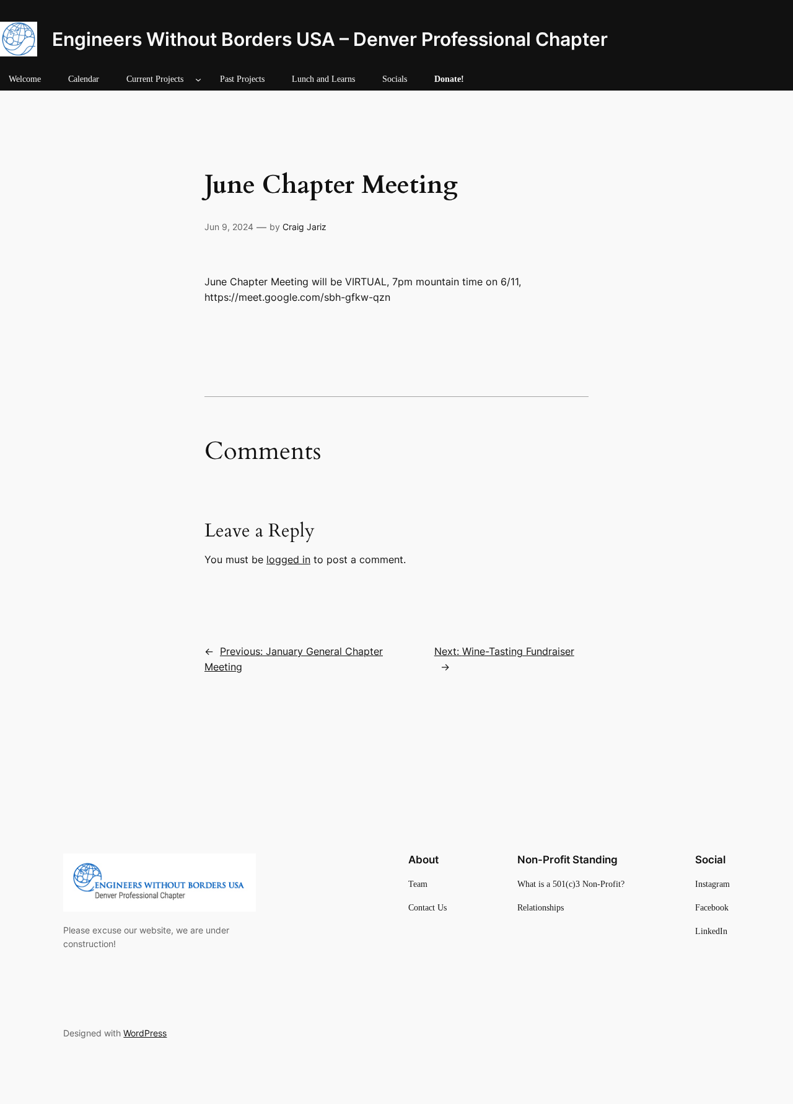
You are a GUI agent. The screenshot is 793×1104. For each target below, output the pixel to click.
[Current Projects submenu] (198, 79)
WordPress (145, 1033)
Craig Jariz (304, 226)
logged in (288, 559)
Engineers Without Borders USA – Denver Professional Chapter (330, 39)
